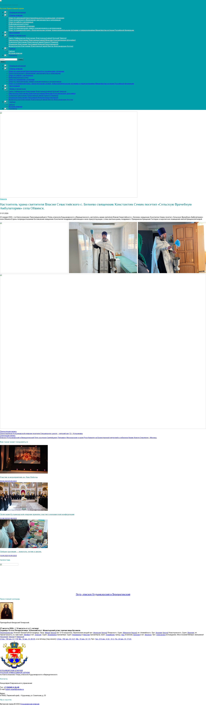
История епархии (15, 53)
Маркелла (127, 633)
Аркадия (159, 633)
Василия (191, 633)
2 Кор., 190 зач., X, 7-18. (9, 639)
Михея (47, 633)
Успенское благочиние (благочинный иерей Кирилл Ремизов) (33, 42)
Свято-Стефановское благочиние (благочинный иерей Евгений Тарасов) (38, 38)
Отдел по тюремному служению (22, 26)
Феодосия (97, 633)
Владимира (52, 635)
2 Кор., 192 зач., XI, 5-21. (66, 639)
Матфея (27, 635)
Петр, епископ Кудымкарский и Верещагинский (103, 594)
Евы (123, 635)
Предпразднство (6, 633)
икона (53, 633)
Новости (3, 199)
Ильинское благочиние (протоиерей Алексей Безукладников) (33, 44)
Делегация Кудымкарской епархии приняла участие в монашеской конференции (37, 514)
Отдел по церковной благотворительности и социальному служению (36, 18)
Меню (3, 61)
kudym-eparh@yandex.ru (14, 689)
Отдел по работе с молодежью (21, 22)
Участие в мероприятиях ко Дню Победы (19, 477)
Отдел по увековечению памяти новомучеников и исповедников (35, 28)
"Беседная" (4, 637)
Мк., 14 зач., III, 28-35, (27, 639)
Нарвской (20, 637)
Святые (12, 51)
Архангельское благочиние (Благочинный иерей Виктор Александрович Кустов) (41, 46)
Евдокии (136, 635)
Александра (161, 635)
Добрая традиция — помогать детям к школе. (21, 551)
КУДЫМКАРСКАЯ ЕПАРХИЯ (15, 672)
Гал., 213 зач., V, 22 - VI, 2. (105, 639)
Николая (86, 635)
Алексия (38, 635)
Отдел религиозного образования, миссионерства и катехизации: (35, 20)
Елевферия (110, 635)
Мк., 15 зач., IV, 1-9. (83, 639)
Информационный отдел (19, 24)
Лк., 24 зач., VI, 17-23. (123, 639)
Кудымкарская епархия (29, 704)
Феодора (148, 635)
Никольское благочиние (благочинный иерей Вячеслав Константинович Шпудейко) (42, 40)
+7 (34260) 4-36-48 (11, 687)
